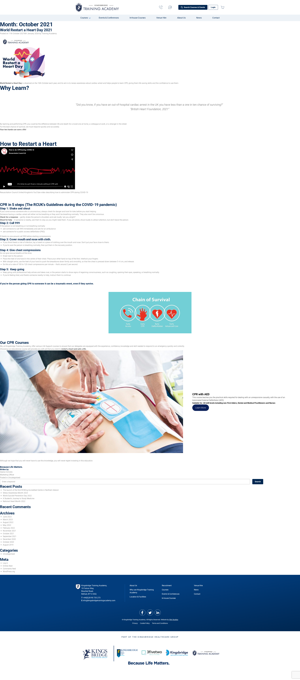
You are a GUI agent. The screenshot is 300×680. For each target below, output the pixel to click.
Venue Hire (161, 17)
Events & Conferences (109, 17)
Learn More (200, 407)
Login (213, 7)
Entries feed (7, 566)
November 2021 (9, 531)
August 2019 (8, 545)
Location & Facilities (138, 597)
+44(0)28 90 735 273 (91, 598)
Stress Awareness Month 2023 (15, 493)
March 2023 (8, 519)
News (199, 17)
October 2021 (8, 533)
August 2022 (8, 522)
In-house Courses (138, 17)
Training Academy (49, 33)
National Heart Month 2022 (14, 501)
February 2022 (9, 528)
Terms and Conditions (160, 623)
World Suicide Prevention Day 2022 (17, 496)
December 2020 (9, 539)
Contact (216, 17)
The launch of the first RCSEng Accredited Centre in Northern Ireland (30, 490)
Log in (5, 563)
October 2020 (8, 542)
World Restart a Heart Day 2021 (26, 30)
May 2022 (7, 525)
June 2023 (7, 517)
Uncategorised (14, 477)
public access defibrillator (29, 231)
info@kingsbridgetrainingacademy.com (99, 600)
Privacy (135, 623)
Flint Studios (173, 620)
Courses (84, 17)
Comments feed (9, 569)
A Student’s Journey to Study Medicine (18, 498)
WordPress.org (9, 571)
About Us (181, 17)
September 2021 (9, 536)
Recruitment (167, 585)
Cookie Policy (145, 623)
